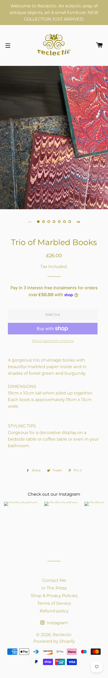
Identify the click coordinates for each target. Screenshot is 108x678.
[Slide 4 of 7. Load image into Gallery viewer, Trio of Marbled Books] (54, 221)
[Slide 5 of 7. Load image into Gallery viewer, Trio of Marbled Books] (59, 221)
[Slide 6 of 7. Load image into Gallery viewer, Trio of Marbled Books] (64, 221)
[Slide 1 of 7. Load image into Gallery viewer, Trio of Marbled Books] (38, 221)
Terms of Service (54, 603)
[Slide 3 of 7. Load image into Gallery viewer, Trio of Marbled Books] (48, 221)
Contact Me (54, 580)
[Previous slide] (30, 221)
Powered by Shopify (54, 641)
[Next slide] (78, 221)
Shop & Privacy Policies (54, 595)
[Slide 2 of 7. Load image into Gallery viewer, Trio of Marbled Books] (43, 221)
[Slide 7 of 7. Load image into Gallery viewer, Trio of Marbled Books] (69, 221)
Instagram (57, 622)
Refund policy (54, 610)
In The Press (54, 588)
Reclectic (62, 634)
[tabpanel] (54, 137)
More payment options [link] (53, 340)
